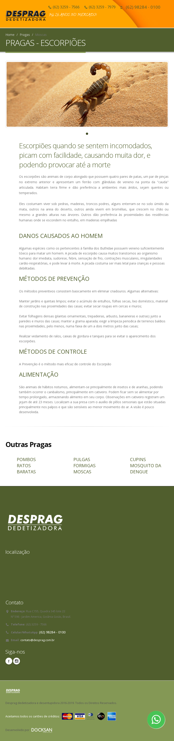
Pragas (25, 34)
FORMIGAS (84, 465)
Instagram (16, 661)
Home (9, 34)
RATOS (24, 465)
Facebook (8, 661)
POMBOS (26, 459)
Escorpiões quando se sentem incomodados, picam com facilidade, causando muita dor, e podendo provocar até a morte (85, 155)
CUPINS (138, 459)
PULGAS (81, 459)
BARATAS (26, 472)
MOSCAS (82, 472)
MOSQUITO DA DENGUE (145, 468)
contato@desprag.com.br (37, 640)
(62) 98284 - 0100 (143, 7)
